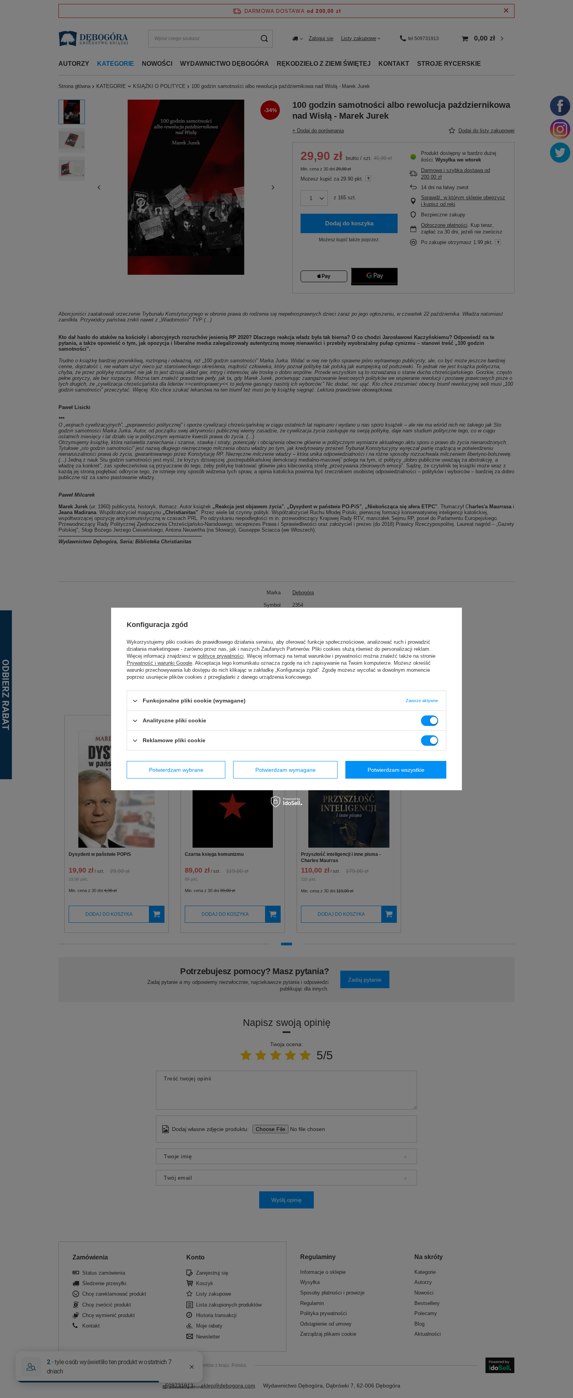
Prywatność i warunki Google (159, 663)
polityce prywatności (221, 656)
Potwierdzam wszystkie (396, 770)
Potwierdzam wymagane (285, 770)
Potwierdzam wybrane (176, 770)
